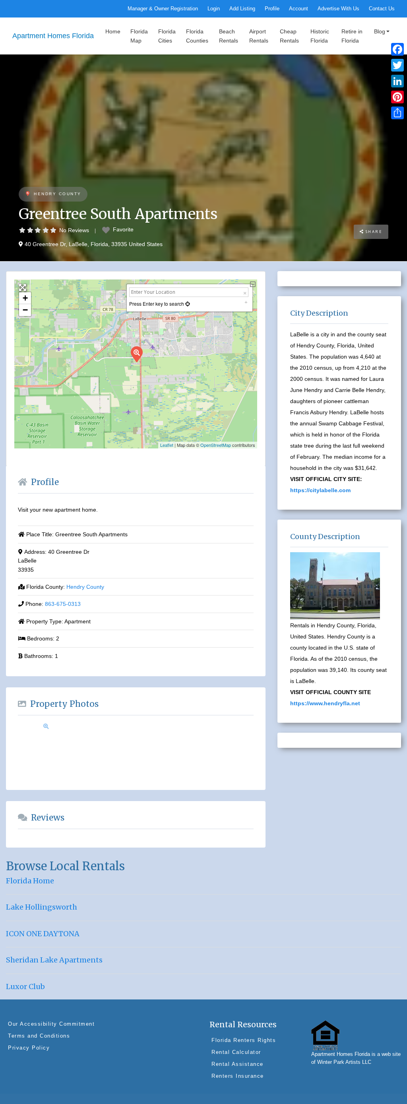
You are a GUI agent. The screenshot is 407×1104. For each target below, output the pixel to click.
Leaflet (166, 445)
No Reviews (74, 230)
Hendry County (57, 194)
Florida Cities (167, 35)
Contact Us (382, 9)
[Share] (397, 113)
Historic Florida (319, 35)
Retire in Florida (351, 35)
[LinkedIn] (397, 81)
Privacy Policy (29, 1048)
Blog (379, 31)
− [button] (25, 310)
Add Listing (242, 9)
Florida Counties (197, 35)
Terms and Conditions (39, 1036)
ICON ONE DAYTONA (42, 933)
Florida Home (30, 880)
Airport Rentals (258, 35)
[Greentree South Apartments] (136, 354)
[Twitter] (397, 65)
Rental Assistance (237, 1064)
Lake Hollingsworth (41, 907)
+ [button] (25, 298)
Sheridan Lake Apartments (54, 959)
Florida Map (139, 35)
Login (213, 9)
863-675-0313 (63, 604)
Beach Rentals (228, 35)
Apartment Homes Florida (53, 36)
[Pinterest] (397, 97)
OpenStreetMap (215, 445)
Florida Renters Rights (243, 1040)
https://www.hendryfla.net (325, 703)
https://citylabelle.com (320, 490)
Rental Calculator (236, 1052)
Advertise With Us (338, 9)
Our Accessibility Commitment (51, 1024)
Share (373, 231)
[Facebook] (397, 49)
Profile (272, 9)
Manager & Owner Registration (163, 9)
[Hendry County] (28, 194)
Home (112, 31)
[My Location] (187, 303)
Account (298, 9)
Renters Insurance (237, 1076)
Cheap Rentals (289, 35)
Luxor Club (25, 986)
